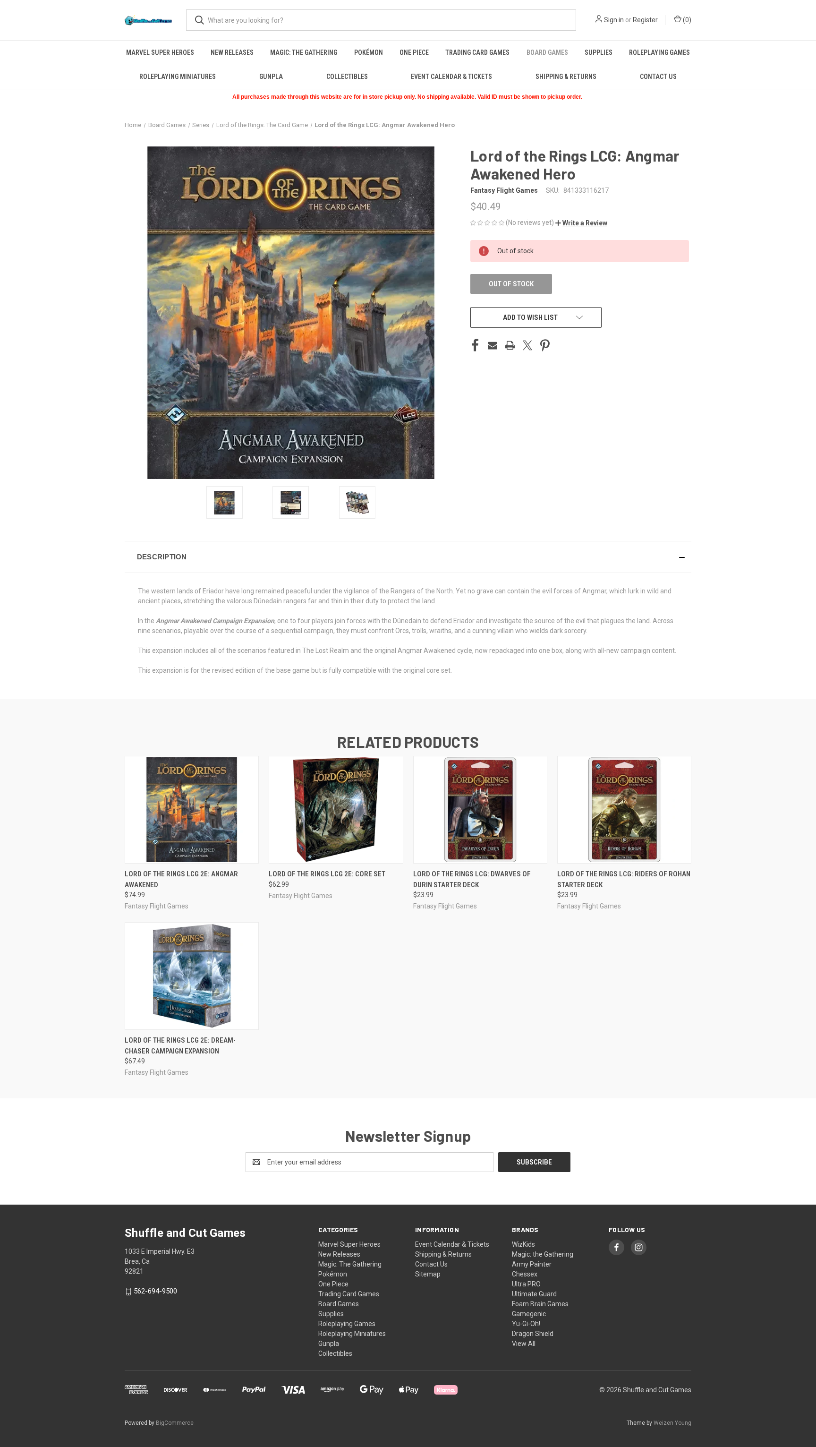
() (686, 20)
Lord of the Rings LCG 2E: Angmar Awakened (181, 879)
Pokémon (368, 52)
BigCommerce (175, 1423)
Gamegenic (529, 1314)
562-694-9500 (155, 1291)
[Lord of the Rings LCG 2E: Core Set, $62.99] (336, 810)
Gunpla (271, 76)
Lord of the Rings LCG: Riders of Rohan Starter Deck (623, 879)
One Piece (414, 52)
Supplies (598, 52)
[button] (581, 223)
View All (524, 1343)
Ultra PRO (526, 1284)
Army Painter (532, 1264)
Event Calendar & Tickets (451, 76)
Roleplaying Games (659, 52)
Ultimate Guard (534, 1294)
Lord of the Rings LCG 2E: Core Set (327, 874)
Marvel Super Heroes (160, 52)
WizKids (523, 1244)
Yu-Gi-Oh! (526, 1323)
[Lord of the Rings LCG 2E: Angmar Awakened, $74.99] (192, 810)
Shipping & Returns (566, 76)
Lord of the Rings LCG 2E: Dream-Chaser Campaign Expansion (180, 1045)
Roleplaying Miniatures (177, 76)
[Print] (510, 345)
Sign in (614, 20)
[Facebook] (475, 345)
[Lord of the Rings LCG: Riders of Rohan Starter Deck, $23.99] (624, 810)
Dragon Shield (532, 1333)
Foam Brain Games (540, 1304)
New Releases (232, 52)
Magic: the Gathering (542, 1254)
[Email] (492, 345)
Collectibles (347, 76)
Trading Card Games (477, 52)
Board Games (547, 52)
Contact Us (658, 76)
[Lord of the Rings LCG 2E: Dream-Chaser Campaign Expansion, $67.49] (192, 976)
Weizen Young (672, 1423)
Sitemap (428, 1274)
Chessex (524, 1274)
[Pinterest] (545, 345)
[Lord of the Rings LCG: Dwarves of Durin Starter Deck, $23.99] (480, 810)
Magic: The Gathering (303, 52)
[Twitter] (527, 345)
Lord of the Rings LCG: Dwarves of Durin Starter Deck (472, 879)
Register (645, 20)
